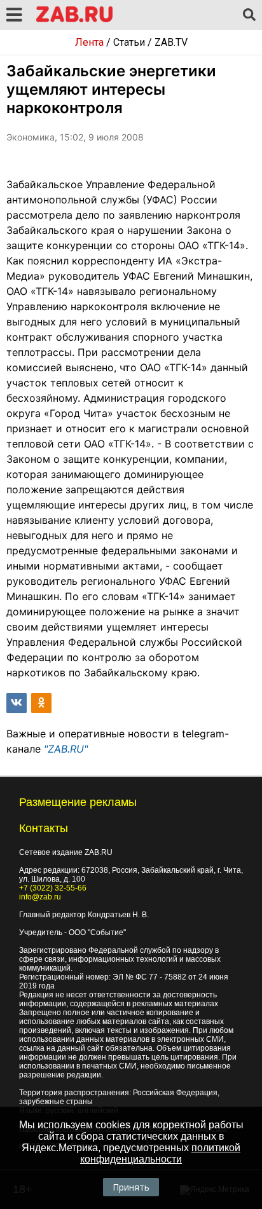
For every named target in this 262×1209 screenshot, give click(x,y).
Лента (89, 42)
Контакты (43, 828)
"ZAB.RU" (66, 748)
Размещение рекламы (78, 802)
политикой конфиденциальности (160, 1153)
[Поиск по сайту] (249, 15)
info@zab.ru (40, 896)
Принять (131, 1187)
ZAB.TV (171, 42)
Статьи (129, 42)
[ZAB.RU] (74, 20)
